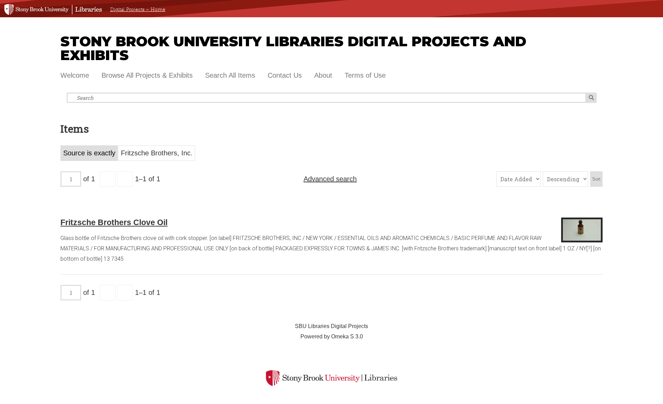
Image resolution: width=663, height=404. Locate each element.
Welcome (74, 75)
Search (591, 98)
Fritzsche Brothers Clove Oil (113, 222)
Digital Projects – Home (137, 9)
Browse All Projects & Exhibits (147, 75)
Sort (596, 179)
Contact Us (285, 75)
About (323, 75)
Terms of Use (365, 75)
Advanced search (330, 179)
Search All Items (230, 75)
